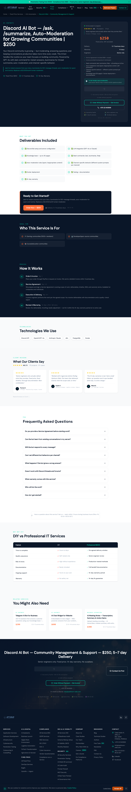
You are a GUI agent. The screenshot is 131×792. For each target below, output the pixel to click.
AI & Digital (30, 8)
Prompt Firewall (63, 769)
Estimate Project (109, 8)
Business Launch (26, 736)
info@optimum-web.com (72, 692)
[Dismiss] (126, 788)
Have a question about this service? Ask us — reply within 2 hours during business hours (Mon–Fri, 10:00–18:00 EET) (66, 515)
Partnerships (80, 743)
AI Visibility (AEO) (63, 743)
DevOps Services (27, 764)
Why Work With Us (82, 747)
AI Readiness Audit (64, 736)
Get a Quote (80, 754)
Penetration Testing (9, 747)
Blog (86, 8)
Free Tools (99, 743)
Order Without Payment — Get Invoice (106, 103)
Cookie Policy (71, 788)
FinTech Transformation (29, 749)
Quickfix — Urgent (27, 771)
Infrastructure (7, 740)
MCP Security (62, 772)
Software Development (10, 736)
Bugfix (23, 768)
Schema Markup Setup (65, 740)
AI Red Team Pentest (64, 776)
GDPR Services (44, 736)
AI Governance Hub (64, 779)
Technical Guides (99, 736)
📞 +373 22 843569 (65, 688)
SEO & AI (72, 8)
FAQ (95, 750)
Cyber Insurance (45, 750)
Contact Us (122, 8)
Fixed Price (52, 8)
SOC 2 (42, 747)
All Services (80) (45, 733)
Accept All (117, 788)
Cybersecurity (8, 743)
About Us (79, 733)
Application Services (10, 733)
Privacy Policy (98, 757)
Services (21, 8)
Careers (81, 750)
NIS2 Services (44, 740)
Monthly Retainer (63, 747)
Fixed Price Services (16, 14)
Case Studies (80, 736)
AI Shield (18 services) (65, 762)
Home (5, 14)
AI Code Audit (62, 765)
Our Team (79, 740)
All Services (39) (63, 733)
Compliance (62, 8)
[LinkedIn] (121, 717)
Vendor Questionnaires (47, 754)
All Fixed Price (25, 761)
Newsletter (97, 747)
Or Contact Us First (117, 671)
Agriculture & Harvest (28, 753)
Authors (96, 740)
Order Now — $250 (33, 208)
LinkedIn (117, 756)
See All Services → (96, 2)
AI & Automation (31, 14)
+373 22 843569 (105, 108)
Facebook (118, 760)
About (79, 8)
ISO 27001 (43, 743)
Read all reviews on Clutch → (21, 397)
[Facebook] (126, 717)
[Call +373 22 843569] (101, 8)
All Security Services (64, 755)
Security (40, 8)
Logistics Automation (28, 746)
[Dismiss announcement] (129, 2)
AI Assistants (25, 733)
